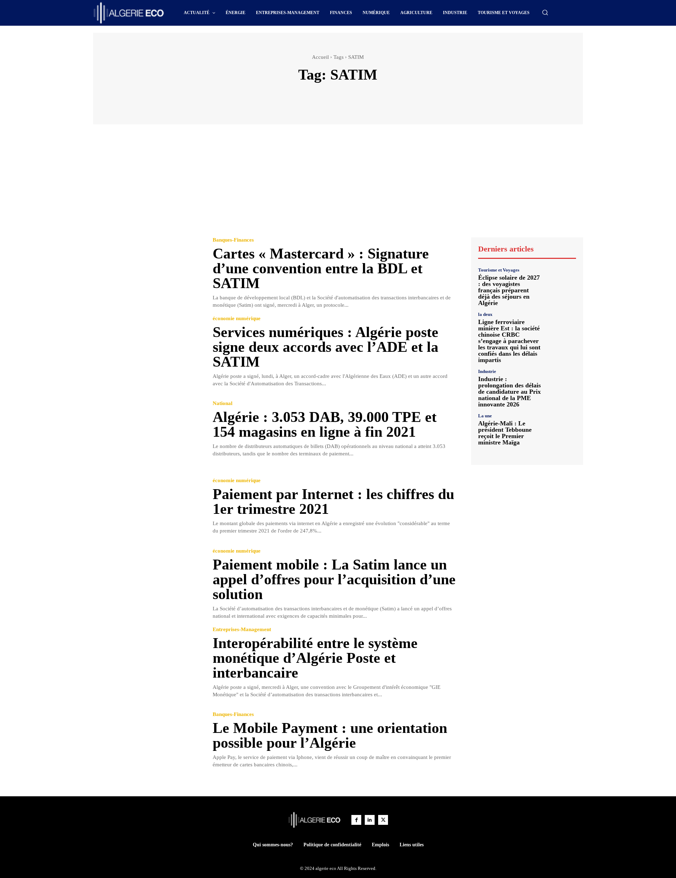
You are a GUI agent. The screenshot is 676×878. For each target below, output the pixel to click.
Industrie (487, 371)
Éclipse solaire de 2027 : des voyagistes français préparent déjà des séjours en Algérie (509, 290)
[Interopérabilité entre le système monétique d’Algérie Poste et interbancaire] (147, 662)
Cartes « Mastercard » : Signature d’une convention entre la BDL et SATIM (321, 268)
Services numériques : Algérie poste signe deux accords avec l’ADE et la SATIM (325, 347)
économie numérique (237, 318)
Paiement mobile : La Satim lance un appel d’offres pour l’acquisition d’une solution (334, 579)
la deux (485, 314)
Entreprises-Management (242, 629)
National (222, 403)
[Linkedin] (370, 820)
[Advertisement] (338, 184)
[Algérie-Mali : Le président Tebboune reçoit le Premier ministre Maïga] (561, 428)
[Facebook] (356, 820)
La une (485, 415)
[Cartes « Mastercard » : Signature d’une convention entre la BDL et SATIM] (147, 272)
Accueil (320, 57)
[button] (545, 12)
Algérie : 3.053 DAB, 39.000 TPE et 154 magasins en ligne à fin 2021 (325, 424)
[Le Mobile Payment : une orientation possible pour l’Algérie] (147, 740)
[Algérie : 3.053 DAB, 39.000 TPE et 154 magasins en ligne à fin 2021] (147, 429)
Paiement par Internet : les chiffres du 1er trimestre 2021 (333, 501)
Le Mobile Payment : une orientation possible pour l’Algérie (330, 735)
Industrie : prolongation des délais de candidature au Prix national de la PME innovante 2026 (509, 391)
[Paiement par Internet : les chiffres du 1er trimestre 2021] (147, 506)
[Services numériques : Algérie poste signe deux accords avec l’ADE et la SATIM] (147, 351)
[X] (383, 820)
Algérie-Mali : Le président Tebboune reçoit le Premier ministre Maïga (505, 433)
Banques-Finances (233, 240)
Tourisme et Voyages (498, 270)
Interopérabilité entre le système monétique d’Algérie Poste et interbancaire (315, 658)
